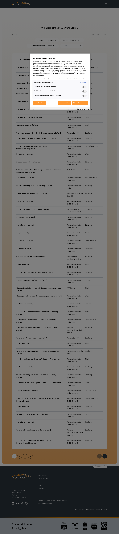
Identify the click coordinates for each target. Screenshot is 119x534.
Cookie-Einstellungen (39, 102)
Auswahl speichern (64, 102)
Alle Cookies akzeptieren (80, 102)
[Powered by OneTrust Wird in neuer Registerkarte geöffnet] (82, 108)
